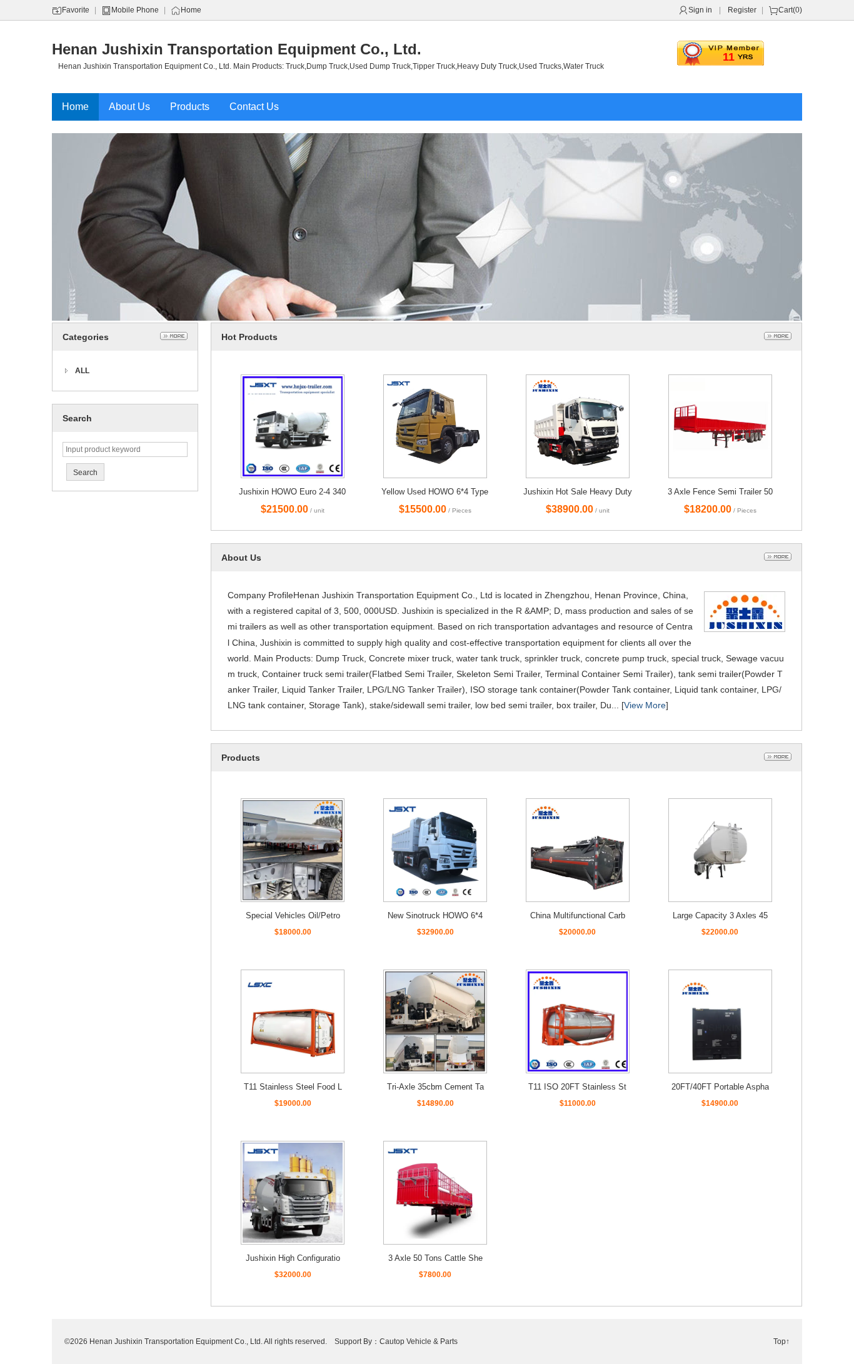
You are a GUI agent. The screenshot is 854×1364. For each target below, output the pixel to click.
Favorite (75, 10)
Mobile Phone (135, 10)
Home (191, 10)
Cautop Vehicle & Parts (418, 1341)
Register (742, 10)
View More (645, 705)
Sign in (700, 10)
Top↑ (781, 1341)
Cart (785, 10)
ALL (82, 370)
